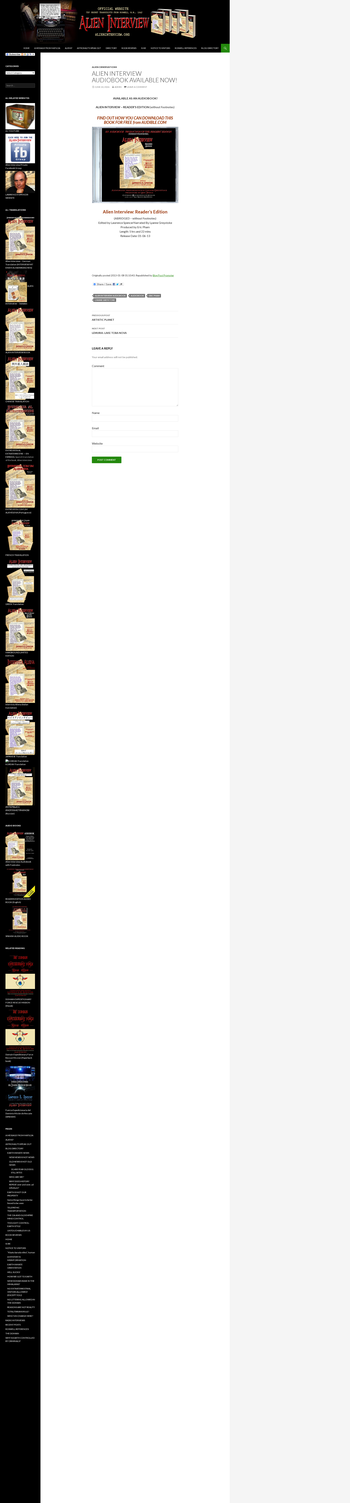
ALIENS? (68, 48)
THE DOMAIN (12, 1333)
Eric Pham (154, 295)
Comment (98, 366)
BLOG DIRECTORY (210, 48)
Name (96, 412)
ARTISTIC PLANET (103, 317)
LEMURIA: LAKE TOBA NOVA (109, 330)
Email (95, 428)
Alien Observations (104, 67)
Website (97, 443)
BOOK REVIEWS (129, 48)
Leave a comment (137, 87)
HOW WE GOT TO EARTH (19, 1276)
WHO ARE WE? (16, 1177)
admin (118, 87)
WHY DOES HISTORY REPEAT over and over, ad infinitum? (21, 1184)
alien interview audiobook (110, 295)
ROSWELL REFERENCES (186, 48)
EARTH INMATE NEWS (18, 1152)
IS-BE (143, 48)
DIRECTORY (111, 48)
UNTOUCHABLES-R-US (18, 1230)
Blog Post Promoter (163, 275)
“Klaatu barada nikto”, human (21, 1252)
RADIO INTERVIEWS (15, 1320)
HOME (8, 1239)
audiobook (137, 295)
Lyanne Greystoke (105, 300)
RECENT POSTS (13, 1324)
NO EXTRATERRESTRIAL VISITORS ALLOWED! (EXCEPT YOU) (19, 1291)
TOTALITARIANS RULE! (18, 1311)
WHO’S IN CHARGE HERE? (20, 1316)
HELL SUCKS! (13, 1272)
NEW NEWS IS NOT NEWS (21, 1157)
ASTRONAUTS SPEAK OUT (89, 48)
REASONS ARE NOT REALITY (21, 1307)
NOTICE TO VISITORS (160, 48)
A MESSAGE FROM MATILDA (47, 48)
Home (27, 48)
